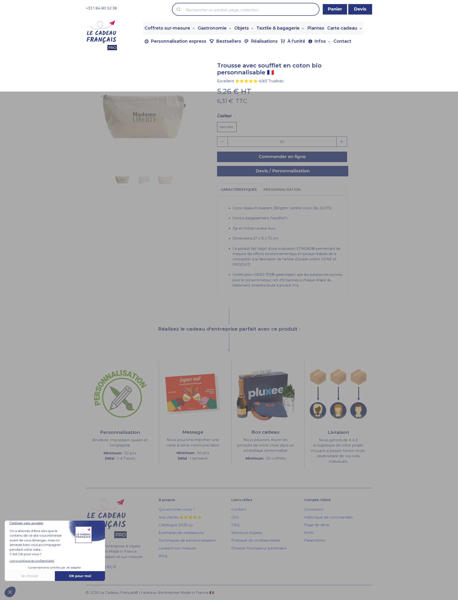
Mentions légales (246, 532)
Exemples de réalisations (181, 532)
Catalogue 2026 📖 (176, 525)
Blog (163, 556)
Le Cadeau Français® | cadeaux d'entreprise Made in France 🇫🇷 (157, 592)
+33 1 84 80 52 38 (101, 8)
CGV (235, 517)
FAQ (235, 525)
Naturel (227, 127)
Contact (238, 509)
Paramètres (314, 540)
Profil (309, 532)
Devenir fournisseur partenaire (259, 548)
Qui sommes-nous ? (177, 509)
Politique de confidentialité (255, 540)
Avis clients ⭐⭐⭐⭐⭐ (180, 517)
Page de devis (316, 525)
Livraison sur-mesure (177, 548)
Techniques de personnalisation (187, 540)
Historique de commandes (328, 517)
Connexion (314, 509)
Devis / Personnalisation (283, 171)
